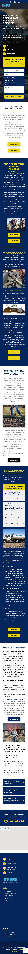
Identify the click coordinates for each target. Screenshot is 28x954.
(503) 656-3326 (16, 820)
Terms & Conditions (10, 893)
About (6, 900)
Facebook (9, 872)
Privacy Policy (8, 895)
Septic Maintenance (10, 934)
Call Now (14, 150)
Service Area (8, 891)
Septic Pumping (9, 932)
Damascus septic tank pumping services (14, 211)
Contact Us (14, 144)
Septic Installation (10, 937)
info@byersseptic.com (12, 863)
